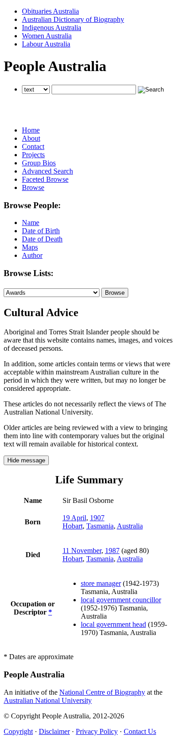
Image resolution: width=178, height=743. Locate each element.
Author (32, 255)
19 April (74, 518)
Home (31, 130)
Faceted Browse (45, 179)
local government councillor (121, 600)
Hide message (26, 460)
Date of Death (42, 239)
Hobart (73, 526)
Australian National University (48, 700)
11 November (82, 550)
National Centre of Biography (102, 692)
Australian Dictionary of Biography (73, 19)
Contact (33, 146)
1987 (112, 550)
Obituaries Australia (50, 11)
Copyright (18, 731)
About (31, 138)
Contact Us (140, 731)
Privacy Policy (97, 731)
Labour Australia (46, 44)
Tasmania (100, 526)
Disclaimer (54, 731)
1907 (97, 518)
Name (30, 222)
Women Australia (47, 36)
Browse (33, 187)
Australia (130, 526)
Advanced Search (47, 171)
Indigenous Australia (51, 27)
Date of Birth (41, 231)
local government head (113, 624)
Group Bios (39, 163)
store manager (101, 583)
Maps (30, 247)
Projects (33, 155)
